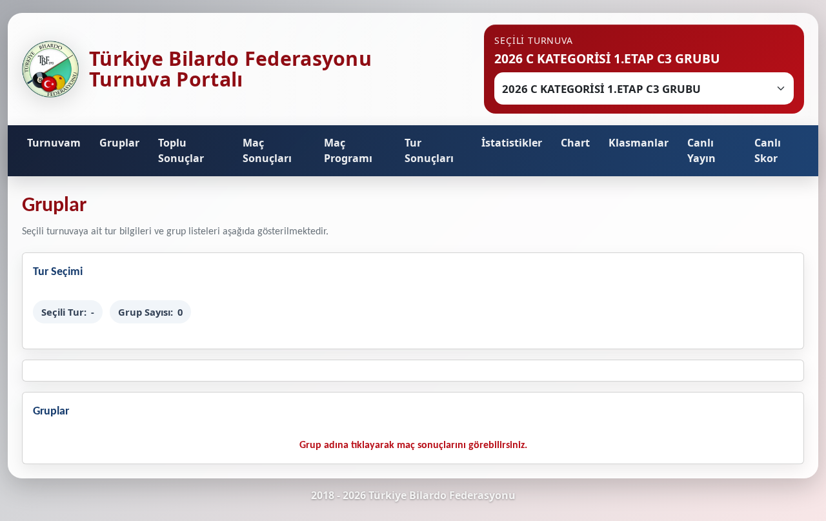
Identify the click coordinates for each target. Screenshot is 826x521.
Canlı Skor (767, 150)
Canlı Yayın (701, 150)
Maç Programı (348, 150)
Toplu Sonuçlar (181, 150)
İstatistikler (511, 143)
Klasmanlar (639, 143)
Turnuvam (54, 143)
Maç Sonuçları (267, 150)
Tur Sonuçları (429, 150)
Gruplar (119, 143)
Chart (575, 143)
